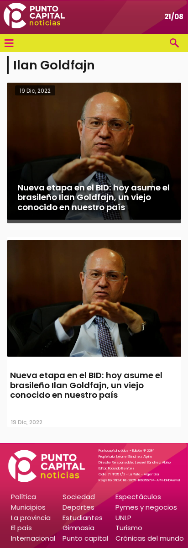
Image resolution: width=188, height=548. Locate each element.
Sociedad (79, 496)
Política (23, 496)
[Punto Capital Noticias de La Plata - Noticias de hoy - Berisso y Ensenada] (34, 17)
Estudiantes (83, 517)
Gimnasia (78, 527)
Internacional (33, 538)
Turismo (128, 527)
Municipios (28, 507)
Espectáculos (138, 496)
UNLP (123, 517)
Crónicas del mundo (149, 538)
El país (21, 527)
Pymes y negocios (146, 507)
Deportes (78, 507)
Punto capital (85, 538)
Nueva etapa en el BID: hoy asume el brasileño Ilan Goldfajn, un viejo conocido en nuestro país (86, 384)
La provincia (31, 517)
